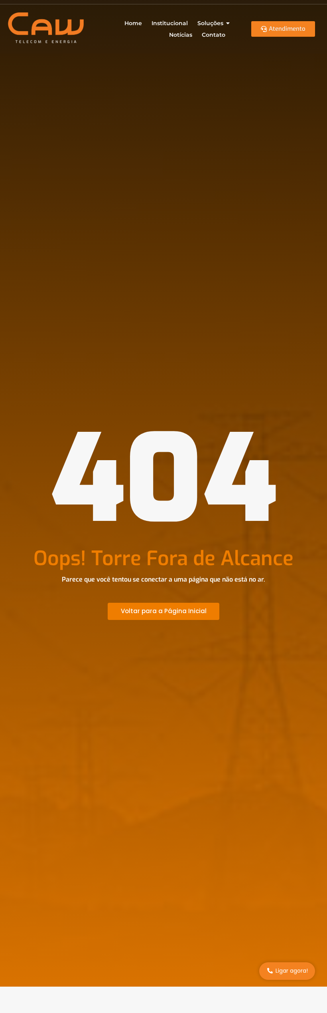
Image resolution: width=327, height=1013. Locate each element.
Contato (213, 34)
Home (133, 23)
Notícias (180, 34)
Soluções (210, 23)
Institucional (170, 23)
